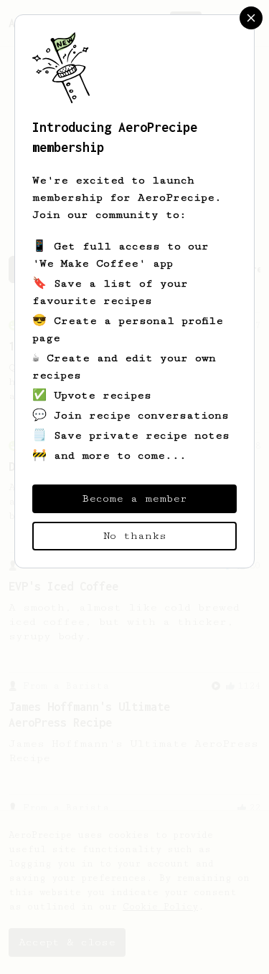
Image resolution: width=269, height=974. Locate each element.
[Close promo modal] (251, 17)
